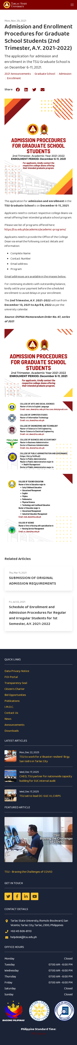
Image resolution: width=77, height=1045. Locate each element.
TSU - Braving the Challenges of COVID (28, 871)
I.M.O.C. (9, 707)
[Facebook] (17, 896)
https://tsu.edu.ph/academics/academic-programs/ (35, 229)
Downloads (11, 731)
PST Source (38, 1033)
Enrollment (14, 78)
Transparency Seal (15, 683)
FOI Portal (11, 677)
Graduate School (45, 74)
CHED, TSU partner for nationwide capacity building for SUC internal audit (45, 778)
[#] (34, 896)
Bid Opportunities (15, 695)
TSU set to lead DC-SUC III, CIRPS (40, 796)
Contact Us (11, 713)
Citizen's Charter (14, 689)
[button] (72, 5)
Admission (65, 74)
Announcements (14, 725)
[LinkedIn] (26, 896)
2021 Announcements (17, 74)
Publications (12, 701)
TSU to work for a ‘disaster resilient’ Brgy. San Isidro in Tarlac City (44, 759)
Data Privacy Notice (16, 671)
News (7, 719)
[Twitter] (8, 896)
